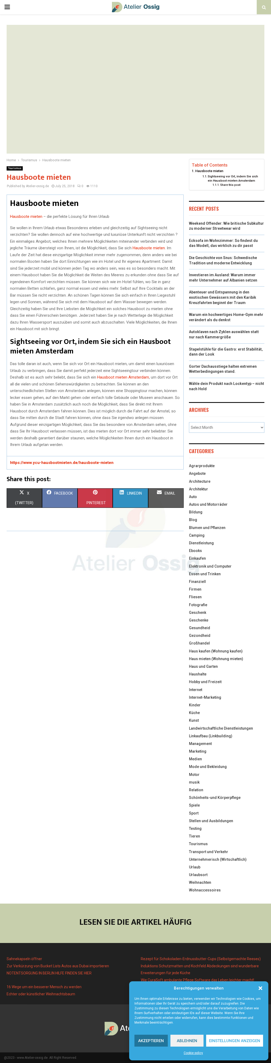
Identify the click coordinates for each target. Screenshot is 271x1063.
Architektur (198, 489)
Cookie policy (193, 1053)
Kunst (194, 720)
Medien (195, 759)
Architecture (199, 481)
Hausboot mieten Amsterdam (123, 377)
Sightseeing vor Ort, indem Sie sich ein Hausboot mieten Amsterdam (233, 178)
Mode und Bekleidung (208, 767)
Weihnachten (200, 882)
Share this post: (230, 184)
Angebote (197, 473)
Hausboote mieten (26, 216)
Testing (195, 828)
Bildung (195, 512)
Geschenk (197, 612)
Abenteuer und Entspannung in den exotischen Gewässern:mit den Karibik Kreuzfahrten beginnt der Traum (222, 297)
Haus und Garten (203, 666)
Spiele (194, 805)
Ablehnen (187, 1040)
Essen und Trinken (205, 574)
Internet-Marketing (205, 697)
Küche (194, 713)
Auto (193, 497)
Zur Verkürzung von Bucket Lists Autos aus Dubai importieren (58, 966)
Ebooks (195, 551)
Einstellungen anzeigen (234, 1040)
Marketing (197, 751)
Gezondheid (199, 635)
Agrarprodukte (202, 466)
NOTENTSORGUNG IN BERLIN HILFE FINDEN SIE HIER (49, 973)
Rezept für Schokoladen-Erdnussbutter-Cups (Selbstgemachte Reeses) (201, 959)
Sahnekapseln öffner (24, 959)
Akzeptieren (151, 1040)
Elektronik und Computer (210, 566)
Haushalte (197, 674)
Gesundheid (199, 628)
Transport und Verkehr (208, 852)
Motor (194, 774)
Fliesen (195, 597)
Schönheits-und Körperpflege (215, 797)
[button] (260, 988)
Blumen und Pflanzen (207, 528)
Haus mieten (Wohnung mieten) (216, 659)
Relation (196, 790)
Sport (193, 813)
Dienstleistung (201, 543)
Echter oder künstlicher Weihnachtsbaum (41, 994)
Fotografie (198, 605)
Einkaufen (197, 558)
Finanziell (197, 581)
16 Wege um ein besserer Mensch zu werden (44, 987)
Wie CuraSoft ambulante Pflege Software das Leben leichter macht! (197, 980)
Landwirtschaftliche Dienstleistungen (221, 728)
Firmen (195, 589)
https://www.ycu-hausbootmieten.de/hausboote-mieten (62, 462)
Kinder (195, 705)
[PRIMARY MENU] (7, 7)
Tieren (194, 836)
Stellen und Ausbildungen (211, 821)
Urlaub (194, 867)
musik (194, 782)
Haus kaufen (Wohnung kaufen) (216, 651)
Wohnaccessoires (205, 890)
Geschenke (198, 620)
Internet (195, 690)
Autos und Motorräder (208, 504)
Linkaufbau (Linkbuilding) (210, 736)
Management (200, 744)
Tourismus (14, 168)
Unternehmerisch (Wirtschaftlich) (218, 859)
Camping (197, 535)
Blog (193, 520)
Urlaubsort (198, 875)
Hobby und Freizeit (205, 682)
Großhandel (199, 643)
